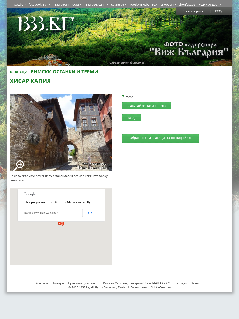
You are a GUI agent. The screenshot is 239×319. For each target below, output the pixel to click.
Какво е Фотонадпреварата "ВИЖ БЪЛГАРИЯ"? (136, 283)
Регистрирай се (194, 11)
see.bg (18, 4)
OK (90, 213)
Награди (180, 283)
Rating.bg (117, 4)
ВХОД (219, 11)
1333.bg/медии (94, 4)
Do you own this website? (41, 213)
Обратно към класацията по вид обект (161, 137)
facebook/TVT (38, 4)
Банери (59, 283)
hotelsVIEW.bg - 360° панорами (151, 4)
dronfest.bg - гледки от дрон (199, 4)
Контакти (42, 283)
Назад (131, 118)
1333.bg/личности (66, 4)
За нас (195, 283)
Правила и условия (81, 283)
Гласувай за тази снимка (146, 105)
